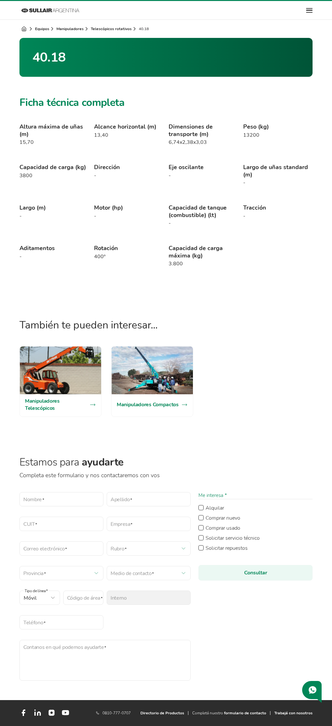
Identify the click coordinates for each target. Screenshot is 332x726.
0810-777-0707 (116, 713)
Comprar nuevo (223, 518)
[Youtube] (65, 715)
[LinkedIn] (38, 715)
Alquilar (215, 508)
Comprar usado (223, 528)
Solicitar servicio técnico (233, 538)
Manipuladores (70, 28)
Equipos (42, 28)
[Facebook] (23, 715)
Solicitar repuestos (227, 548)
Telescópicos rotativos (111, 28)
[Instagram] (51, 715)
